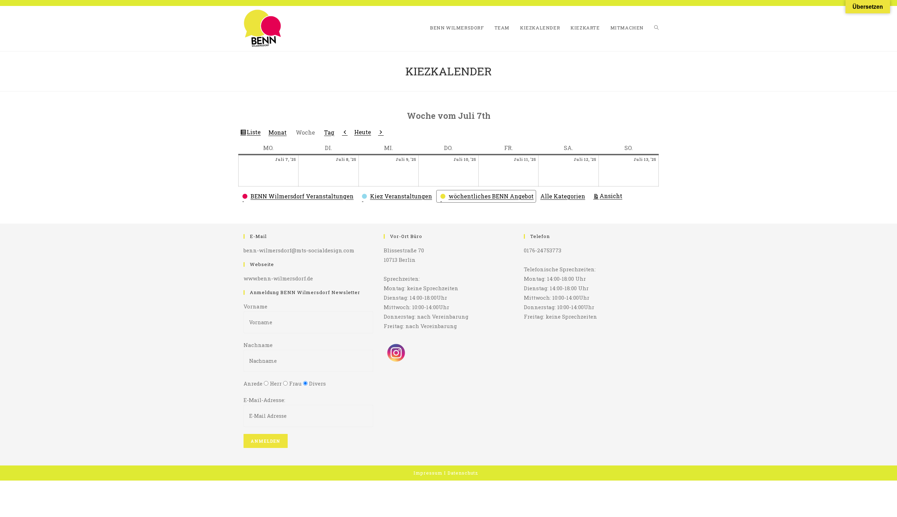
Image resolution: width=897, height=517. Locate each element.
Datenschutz (462, 473)
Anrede (253, 383)
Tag (329, 132)
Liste (254, 133)
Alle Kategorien (562, 196)
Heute (362, 132)
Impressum (428, 473)
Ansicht (612, 195)
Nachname (258, 344)
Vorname (255, 306)
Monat (277, 132)
